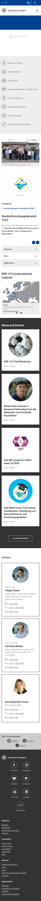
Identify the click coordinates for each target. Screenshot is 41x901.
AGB (3, 854)
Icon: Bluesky (14, 778)
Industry (5, 833)
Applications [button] (9, 263)
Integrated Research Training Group (22, 89)
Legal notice (6, 843)
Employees (6, 827)
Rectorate (5, 885)
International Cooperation (10, 311)
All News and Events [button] (20, 538)
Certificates (6, 851)
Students (5, 825)
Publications (12, 80)
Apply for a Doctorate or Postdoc (14, 873)
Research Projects (15, 63)
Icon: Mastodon (26, 778)
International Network (16, 107)
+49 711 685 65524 (16, 663)
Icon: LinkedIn (26, 791)
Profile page (13, 604)
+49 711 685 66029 (16, 607)
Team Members (14, 72)
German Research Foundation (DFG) (19, 208)
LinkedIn (14, 741)
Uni (3, 3)
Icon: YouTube (14, 791)
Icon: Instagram (26, 765)
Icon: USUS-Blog (20, 805)
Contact (22, 745)
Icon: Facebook (14, 765)
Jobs (3, 870)
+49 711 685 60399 (16, 713)
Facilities (5, 891)
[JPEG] (20, 151)
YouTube (30, 741)
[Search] (34, 2)
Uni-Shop (5, 876)
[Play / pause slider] (11, 36)
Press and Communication (18, 124)
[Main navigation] (37, 10)
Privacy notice (7, 846)
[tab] (20, 249)
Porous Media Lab (15, 98)
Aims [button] (6, 256)
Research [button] (8, 249)
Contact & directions (9, 864)
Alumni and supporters (10, 830)
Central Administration (10, 894)
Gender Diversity (14, 115)
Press (4, 867)
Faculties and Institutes (11, 888)
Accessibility (6, 849)
